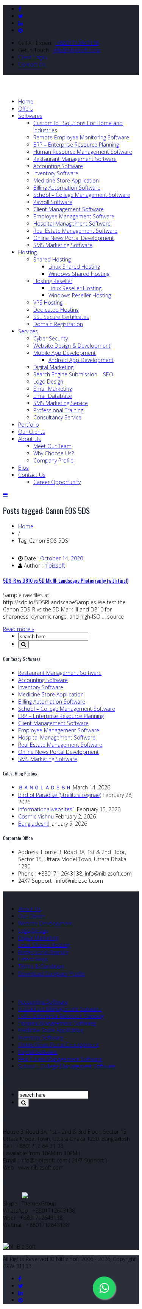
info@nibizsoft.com (76, 50)
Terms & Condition (41, 966)
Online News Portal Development (73, 237)
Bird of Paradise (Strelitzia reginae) (59, 794)
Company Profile (53, 460)
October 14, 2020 (61, 558)
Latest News (33, 959)
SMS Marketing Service (60, 403)
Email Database (52, 395)
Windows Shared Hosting (78, 273)
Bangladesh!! (33, 823)
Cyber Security (50, 338)
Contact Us (31, 64)
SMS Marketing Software (62, 245)
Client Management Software (68, 209)
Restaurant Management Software (75, 158)
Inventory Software (55, 173)
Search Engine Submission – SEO (73, 374)
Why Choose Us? (53, 453)
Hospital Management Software (72, 223)
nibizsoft (54, 565)
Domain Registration (58, 324)
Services (28, 331)
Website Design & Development (72, 345)
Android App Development (81, 360)
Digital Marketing (53, 367)
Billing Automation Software (66, 187)
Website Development (45, 923)
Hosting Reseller (52, 281)
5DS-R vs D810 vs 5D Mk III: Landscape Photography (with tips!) (65, 580)
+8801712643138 (77, 42)
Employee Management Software (73, 216)
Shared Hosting (52, 259)
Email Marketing (52, 388)
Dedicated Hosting (56, 309)
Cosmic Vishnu (36, 816)
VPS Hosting (47, 302)
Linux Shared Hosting (74, 266)
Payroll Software (52, 202)
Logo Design (48, 381)
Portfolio (28, 424)
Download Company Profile (51, 973)
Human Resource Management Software (82, 151)
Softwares (30, 115)
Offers (25, 108)
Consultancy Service (57, 417)
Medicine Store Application (66, 180)
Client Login (32, 57)
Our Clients (31, 431)
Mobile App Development (64, 352)
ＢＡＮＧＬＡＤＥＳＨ (44, 787)
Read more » (18, 629)
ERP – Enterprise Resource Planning (76, 144)
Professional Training (58, 410)
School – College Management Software (81, 194)
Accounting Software (58, 166)
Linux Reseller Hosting (74, 288)
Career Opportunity (57, 482)
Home (25, 101)
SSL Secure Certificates (61, 316)
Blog (23, 467)
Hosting (27, 252)
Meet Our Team (52, 446)
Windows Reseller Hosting (79, 295)
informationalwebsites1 (46, 809)
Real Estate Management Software (75, 230)
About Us (29, 439)
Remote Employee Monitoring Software (81, 137)
